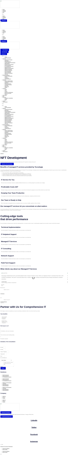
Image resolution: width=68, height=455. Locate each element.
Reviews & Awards (8, 93)
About (6, 89)
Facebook (34, 434)
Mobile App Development (9, 68)
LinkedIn (34, 420)
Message (1, 366)
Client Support (5, 101)
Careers (6, 91)
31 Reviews (2, 293)
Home (4, 9)
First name (1, 347)
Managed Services (8, 67)
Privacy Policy (5, 449)
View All (6, 74)
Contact (4, 100)
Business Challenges (6, 75)
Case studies (5, 95)
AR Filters (4, 383)
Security (6, 126)
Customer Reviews (3, 301)
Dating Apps (7, 86)
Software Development (8, 73)
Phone (1, 356)
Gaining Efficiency (8, 78)
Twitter (34, 427)
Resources (4, 97)
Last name (1, 349)
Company (4, 11)
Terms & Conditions (6, 448)
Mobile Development (8, 69)
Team (6, 90)
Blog (3, 12)
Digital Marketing (8, 61)
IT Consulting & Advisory (9, 66)
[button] (34, 14)
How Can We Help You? (3, 357)
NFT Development (8, 71)
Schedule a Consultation (9, 98)
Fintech (6, 87)
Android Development (8, 59)
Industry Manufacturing (9, 80)
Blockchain (6, 60)
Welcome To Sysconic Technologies (6, 446)
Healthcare (6, 82)
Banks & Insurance (8, 83)
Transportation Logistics (9, 81)
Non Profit (6, 85)
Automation (7, 127)
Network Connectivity (8, 70)
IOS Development (8, 65)
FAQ (5, 149)
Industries (4, 79)
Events (6, 148)
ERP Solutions (7, 63)
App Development (8, 57)
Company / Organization (3, 351)
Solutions (4, 10)
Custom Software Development (10, 62)
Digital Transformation (8, 125)
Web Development (8, 72)
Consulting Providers (8, 84)
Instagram (34, 441)
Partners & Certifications (9, 92)
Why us (6, 94)
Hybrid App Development (9, 64)
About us (4, 396)
